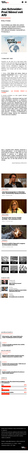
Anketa (4, 377)
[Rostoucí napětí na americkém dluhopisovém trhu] (5, 290)
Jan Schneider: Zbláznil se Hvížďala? (14, 91)
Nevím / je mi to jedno (7, 392)
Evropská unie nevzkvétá (16, 296)
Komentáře (5, 277)
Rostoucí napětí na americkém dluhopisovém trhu (18, 291)
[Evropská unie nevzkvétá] (5, 297)
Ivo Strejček (12, 282)
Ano (2, 385)
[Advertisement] (14, 131)
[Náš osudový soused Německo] (5, 284)
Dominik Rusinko (13, 288)
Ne (2, 388)
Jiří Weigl (11, 295)
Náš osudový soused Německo (15, 284)
